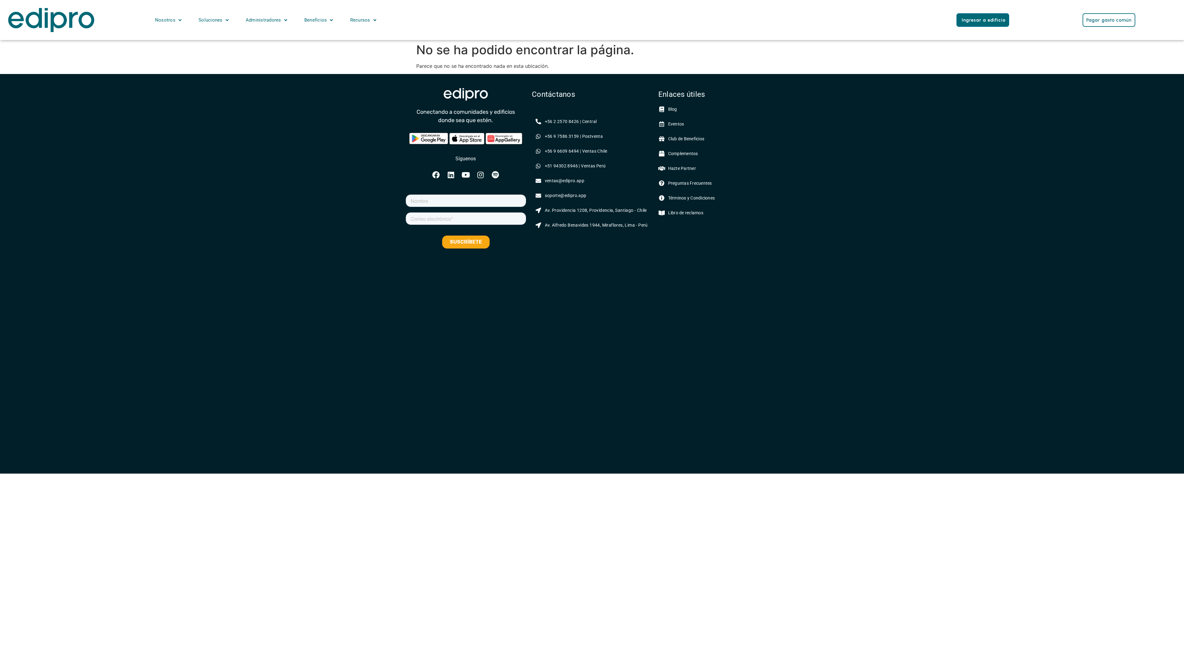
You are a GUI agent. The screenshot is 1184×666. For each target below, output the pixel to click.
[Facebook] (436, 175)
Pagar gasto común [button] (1109, 20)
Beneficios (315, 20)
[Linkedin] (450, 175)
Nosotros (165, 20)
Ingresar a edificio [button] (983, 20)
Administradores (263, 20)
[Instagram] (480, 175)
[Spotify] (495, 175)
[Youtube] (465, 175)
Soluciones (211, 20)
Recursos (360, 20)
